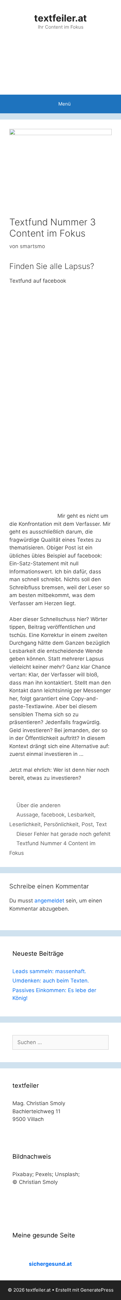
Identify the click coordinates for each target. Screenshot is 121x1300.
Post (87, 824)
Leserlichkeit (25, 824)
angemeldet (49, 900)
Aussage (27, 815)
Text (101, 824)
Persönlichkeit (61, 824)
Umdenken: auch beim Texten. (50, 980)
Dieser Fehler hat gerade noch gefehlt (63, 834)
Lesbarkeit (81, 815)
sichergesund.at (50, 1264)
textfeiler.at (60, 18)
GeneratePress (97, 1290)
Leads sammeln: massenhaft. (49, 971)
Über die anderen (38, 805)
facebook (53, 815)
